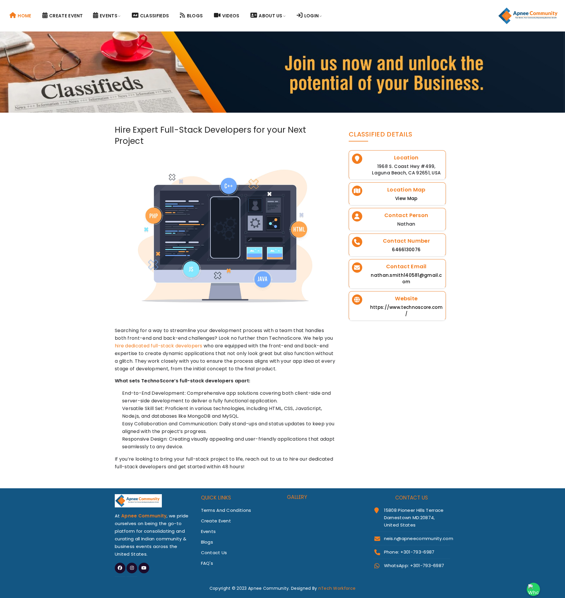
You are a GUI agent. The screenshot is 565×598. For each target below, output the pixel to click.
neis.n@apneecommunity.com (418, 538)
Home (24, 16)
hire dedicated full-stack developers (158, 345)
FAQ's (207, 563)
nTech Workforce (337, 588)
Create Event (66, 16)
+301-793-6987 (427, 565)
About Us (270, 16)
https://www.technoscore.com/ (406, 310)
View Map (406, 198)
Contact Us (214, 552)
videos (231, 16)
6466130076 (406, 249)
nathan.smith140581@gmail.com (406, 278)
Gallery (297, 497)
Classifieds (154, 16)
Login (311, 16)
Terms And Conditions (226, 510)
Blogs (195, 16)
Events (108, 16)
